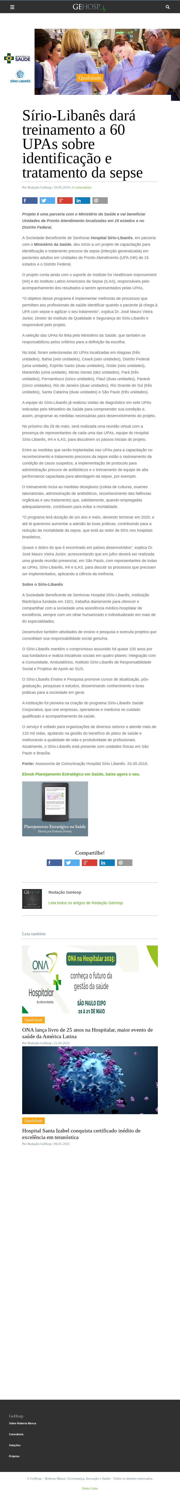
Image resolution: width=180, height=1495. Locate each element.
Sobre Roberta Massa (22, 1423)
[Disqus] (90, 1215)
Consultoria (16, 1434)
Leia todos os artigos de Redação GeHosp (86, 903)
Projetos (14, 1456)
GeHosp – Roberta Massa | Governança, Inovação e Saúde (90, 8)
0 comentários (82, 187)
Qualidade (90, 78)
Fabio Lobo (90, 1488)
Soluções (15, 1445)
